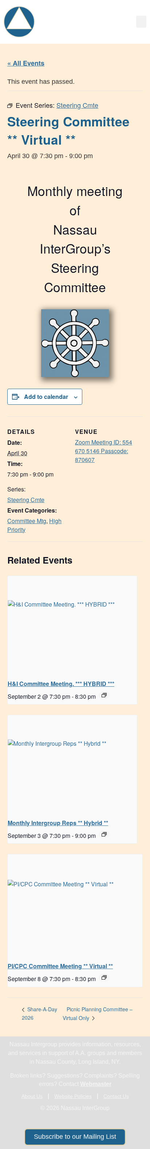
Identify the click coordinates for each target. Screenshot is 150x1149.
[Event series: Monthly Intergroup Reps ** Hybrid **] (104, 834)
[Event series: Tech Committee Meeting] (104, 977)
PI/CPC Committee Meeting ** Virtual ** (60, 966)
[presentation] (72, 624)
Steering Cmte (25, 499)
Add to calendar (46, 396)
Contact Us (116, 1096)
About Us (32, 1096)
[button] (141, 22)
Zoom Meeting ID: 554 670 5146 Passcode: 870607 (103, 451)
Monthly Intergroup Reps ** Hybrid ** (58, 823)
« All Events (25, 63)
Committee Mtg (26, 521)
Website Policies (73, 1096)
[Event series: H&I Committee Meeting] (104, 695)
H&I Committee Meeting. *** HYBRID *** (61, 683)
